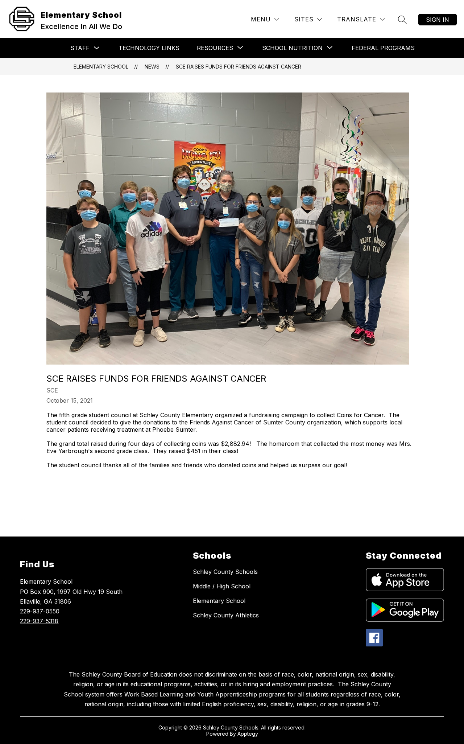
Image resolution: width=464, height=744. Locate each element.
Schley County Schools (225, 571)
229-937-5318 (39, 621)
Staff (80, 48)
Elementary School (101, 66)
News (152, 66)
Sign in (437, 19)
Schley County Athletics (226, 615)
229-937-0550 (39, 611)
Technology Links (149, 48)
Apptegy (247, 734)
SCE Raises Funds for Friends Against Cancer (238, 66)
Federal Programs (383, 48)
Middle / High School (221, 586)
